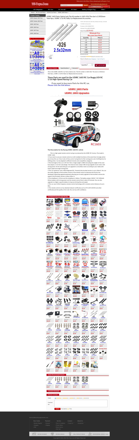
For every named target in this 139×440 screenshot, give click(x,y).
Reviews (75, 68)
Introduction (80, 423)
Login (68, 408)
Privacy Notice (59, 425)
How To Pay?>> (101, 59)
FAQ (35, 427)
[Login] (98, 1)
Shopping (36, 425)
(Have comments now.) (97, 56)
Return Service (59, 427)
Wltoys (88, 1)
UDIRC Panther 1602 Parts (36, 21)
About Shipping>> (92, 59)
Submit (57, 408)
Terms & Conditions (60, 423)
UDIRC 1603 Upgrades (77, 93)
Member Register (38, 423)
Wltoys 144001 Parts (72, 7)
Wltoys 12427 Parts (79, 7)
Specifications (65, 68)
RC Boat (73, 9)
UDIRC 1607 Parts (34, 30)
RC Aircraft (61, 9)
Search (86, 5)
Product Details (52, 68)
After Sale (58, 429)
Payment (48, 423)
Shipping (48, 425)
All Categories (37, 9)
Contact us (70, 423)
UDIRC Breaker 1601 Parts (36, 18)
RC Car (50, 9)
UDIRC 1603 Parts (34, 24)
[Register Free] (106, 1)
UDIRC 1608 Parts (34, 33)
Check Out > (106, 6)
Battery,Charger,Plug (88, 9)
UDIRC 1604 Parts (34, 27)
